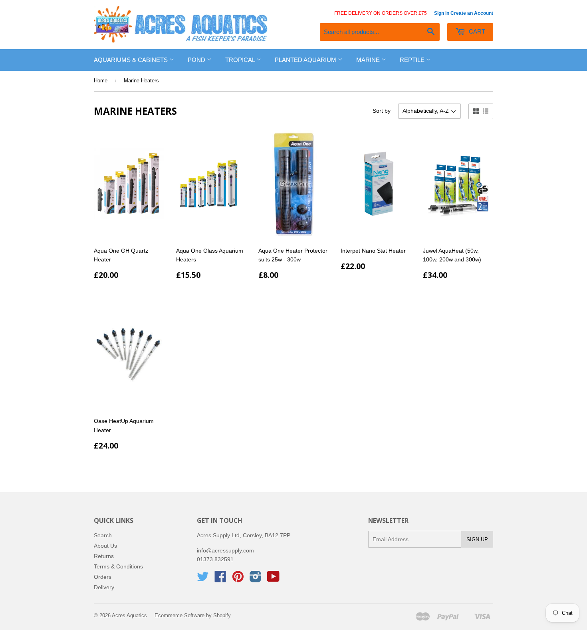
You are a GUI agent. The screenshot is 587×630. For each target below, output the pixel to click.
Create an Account (471, 13)
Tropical (240, 59)
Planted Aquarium (306, 59)
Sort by (382, 111)
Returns (104, 556)
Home (100, 81)
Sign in (441, 13)
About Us (105, 545)
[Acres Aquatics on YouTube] (273, 579)
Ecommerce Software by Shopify (193, 615)
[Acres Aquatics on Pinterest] (238, 579)
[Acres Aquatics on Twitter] (203, 579)
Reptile (413, 59)
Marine (368, 59)
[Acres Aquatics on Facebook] (220, 579)
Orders (102, 577)
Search (103, 535)
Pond (197, 59)
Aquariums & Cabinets (131, 59)
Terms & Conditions (118, 566)
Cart (476, 31)
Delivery (104, 587)
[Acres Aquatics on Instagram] (256, 579)
